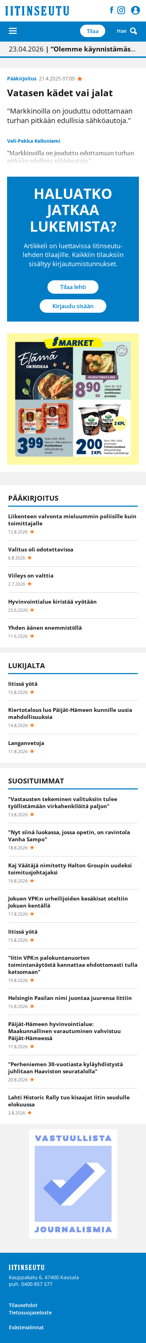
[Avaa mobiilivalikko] (13, 31)
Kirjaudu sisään (73, 306)
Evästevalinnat (26, 1327)
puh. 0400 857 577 (30, 1284)
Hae (122, 31)
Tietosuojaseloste (30, 1312)
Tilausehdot (23, 1305)
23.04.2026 (73, 49)
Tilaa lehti (73, 287)
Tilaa (93, 31)
